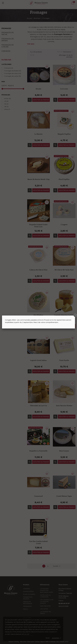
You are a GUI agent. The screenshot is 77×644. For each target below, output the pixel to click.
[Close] (75, 315)
